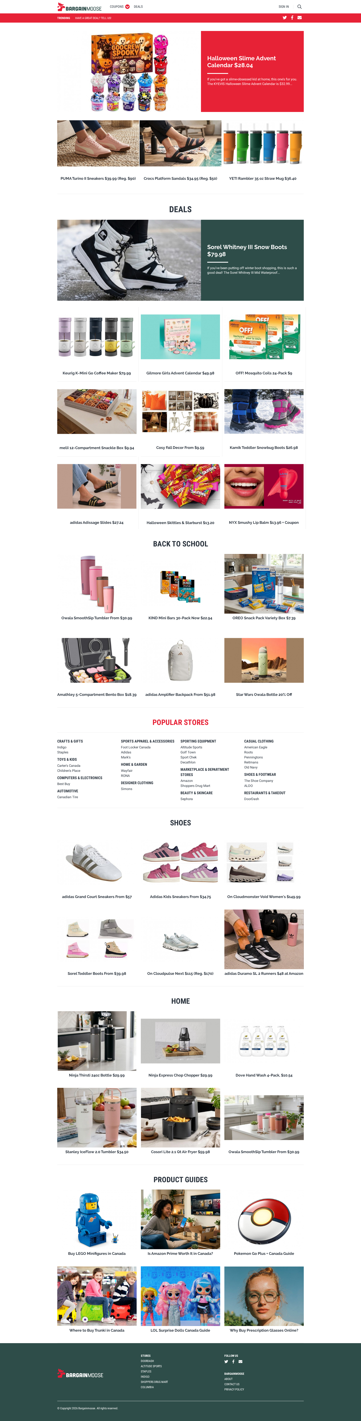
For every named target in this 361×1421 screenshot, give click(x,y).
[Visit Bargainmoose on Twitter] (285, 18)
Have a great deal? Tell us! (93, 18)
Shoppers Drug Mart (154, 1382)
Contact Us (231, 1384)
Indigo (145, 1376)
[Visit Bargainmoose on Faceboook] (292, 18)
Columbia (147, 1387)
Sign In (284, 7)
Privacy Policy (234, 1389)
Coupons (116, 7)
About (228, 1379)
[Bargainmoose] (79, 6)
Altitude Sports (151, 1366)
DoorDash (147, 1361)
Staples (146, 1371)
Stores (146, 1355)
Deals (138, 7)
